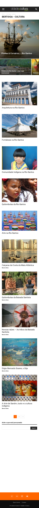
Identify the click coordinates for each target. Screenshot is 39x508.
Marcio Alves (5, 267)
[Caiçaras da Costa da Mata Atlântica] (19, 251)
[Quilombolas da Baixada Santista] (19, 283)
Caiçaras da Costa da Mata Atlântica (18, 265)
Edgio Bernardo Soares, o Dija (15, 368)
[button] (3, 9)
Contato (24, 502)
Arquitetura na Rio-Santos (13, 108)
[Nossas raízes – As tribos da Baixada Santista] (19, 315)
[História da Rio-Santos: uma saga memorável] (15, 69)
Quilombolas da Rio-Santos (14, 204)
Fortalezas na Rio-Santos (13, 140)
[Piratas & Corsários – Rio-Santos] (19, 39)
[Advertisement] (19, 3)
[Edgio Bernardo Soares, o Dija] (19, 352)
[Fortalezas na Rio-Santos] (19, 126)
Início (3, 14)
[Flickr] (17, 496)
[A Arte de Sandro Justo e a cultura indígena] (19, 388)
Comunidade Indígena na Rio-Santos (18, 172)
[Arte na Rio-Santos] (19, 221)
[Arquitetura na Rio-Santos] (19, 93)
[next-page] (23, 416)
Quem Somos (16, 502)
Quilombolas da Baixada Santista (16, 297)
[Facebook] (12, 496)
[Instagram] (22, 496)
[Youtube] (27, 496)
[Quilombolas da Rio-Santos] (19, 190)
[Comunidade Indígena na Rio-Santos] (19, 158)
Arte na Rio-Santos (10, 233)
